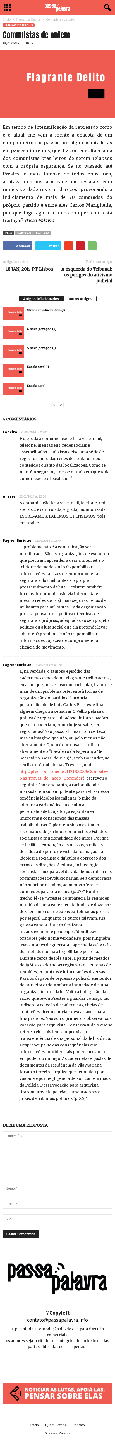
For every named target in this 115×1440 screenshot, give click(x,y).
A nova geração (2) (41, 329)
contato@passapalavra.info (57, 1320)
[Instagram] (58, 1363)
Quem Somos (55, 1425)
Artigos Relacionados (41, 299)
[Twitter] (70, 1363)
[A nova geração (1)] (13, 351)
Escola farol (36, 386)
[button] (106, 8)
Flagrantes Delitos (28, 19)
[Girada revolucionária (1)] (13, 313)
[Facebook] (45, 1363)
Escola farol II (38, 367)
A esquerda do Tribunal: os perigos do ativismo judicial (86, 274)
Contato (79, 1425)
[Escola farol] (13, 389)
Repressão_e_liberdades (33, 233)
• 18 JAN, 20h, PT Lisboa (28, 269)
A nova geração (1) (41, 348)
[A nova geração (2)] (13, 332)
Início (7, 19)
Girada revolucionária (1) (46, 310)
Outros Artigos (80, 299)
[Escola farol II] (13, 370)
